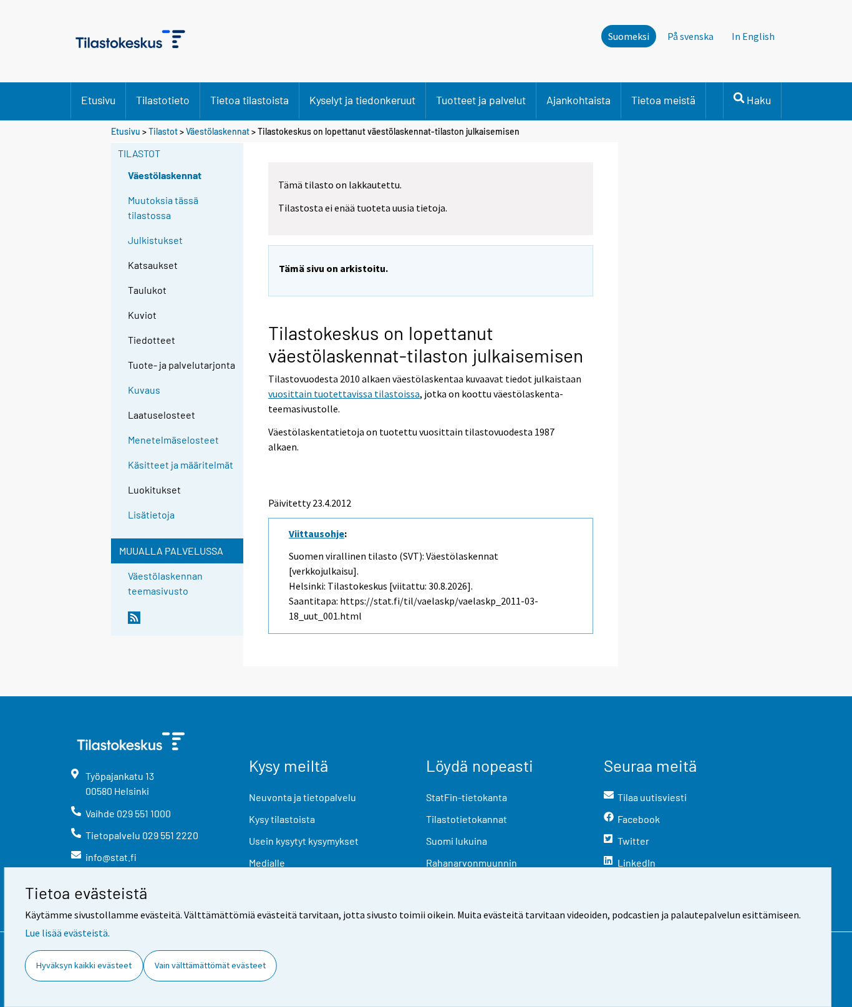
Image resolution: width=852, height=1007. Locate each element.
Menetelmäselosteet (173, 439)
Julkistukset (155, 240)
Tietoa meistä (663, 100)
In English (753, 36)
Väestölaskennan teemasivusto (165, 583)
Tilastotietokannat (466, 819)
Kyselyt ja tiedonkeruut (362, 100)
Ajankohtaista (578, 100)
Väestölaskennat (217, 131)
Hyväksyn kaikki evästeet (84, 965)
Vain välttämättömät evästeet (210, 965)
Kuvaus (144, 390)
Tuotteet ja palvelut (481, 100)
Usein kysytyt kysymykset (304, 841)
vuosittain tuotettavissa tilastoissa (344, 393)
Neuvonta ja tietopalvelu (302, 797)
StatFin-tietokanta (466, 797)
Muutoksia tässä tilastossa (163, 207)
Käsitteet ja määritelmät (180, 464)
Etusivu (98, 100)
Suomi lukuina (456, 841)
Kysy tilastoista (282, 819)
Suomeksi (628, 36)
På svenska (690, 36)
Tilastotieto (163, 100)
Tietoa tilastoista (249, 100)
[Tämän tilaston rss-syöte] (183, 622)
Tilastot (163, 131)
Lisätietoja (151, 514)
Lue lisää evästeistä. (67, 933)
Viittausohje (316, 533)
